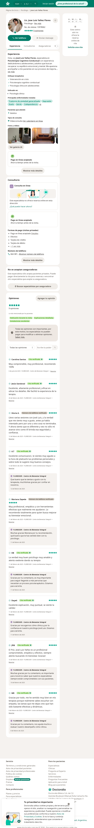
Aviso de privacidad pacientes (19, 768)
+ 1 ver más (15, 246)
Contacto (10, 785)
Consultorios (29, 46)
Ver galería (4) (16, 147)
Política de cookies (14, 774)
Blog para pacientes (57, 785)
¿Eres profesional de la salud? (70, 3)
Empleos (17, 779)
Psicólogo (24, 10)
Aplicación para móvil (57, 782)
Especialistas (53, 765)
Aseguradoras (45, 46)
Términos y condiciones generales (20, 765)
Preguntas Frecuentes (58, 779)
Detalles (34, 233)
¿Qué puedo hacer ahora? (21, 206)
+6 (40, 104)
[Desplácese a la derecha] (58, 46)
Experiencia (15, 46)
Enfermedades (54, 776)
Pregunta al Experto (57, 771)
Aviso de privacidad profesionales (20, 771)
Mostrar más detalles (33, 171)
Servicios (52, 774)
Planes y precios (13, 793)
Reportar (53, 371)
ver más (11, 71)
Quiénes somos (12, 776)
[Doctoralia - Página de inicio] (8, 3)
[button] (19, 38)
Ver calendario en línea (33, 121)
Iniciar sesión (48, 3)
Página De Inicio (12, 10)
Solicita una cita (75, 47)
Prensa (9, 782)
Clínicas (51, 768)
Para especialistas (13, 796)
